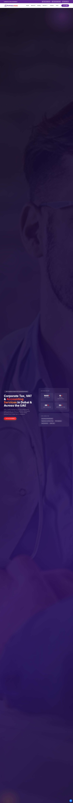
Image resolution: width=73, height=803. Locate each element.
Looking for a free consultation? (10, 1)
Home (27, 5)
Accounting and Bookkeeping (47, 418)
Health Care (52, 423)
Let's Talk (65, 5)
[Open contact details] (70, 800)
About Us (33, 5)
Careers (52, 5)
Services (45, 5)
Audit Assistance (45, 423)
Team (57, 5)
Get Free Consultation (10, 418)
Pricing (39, 5)
